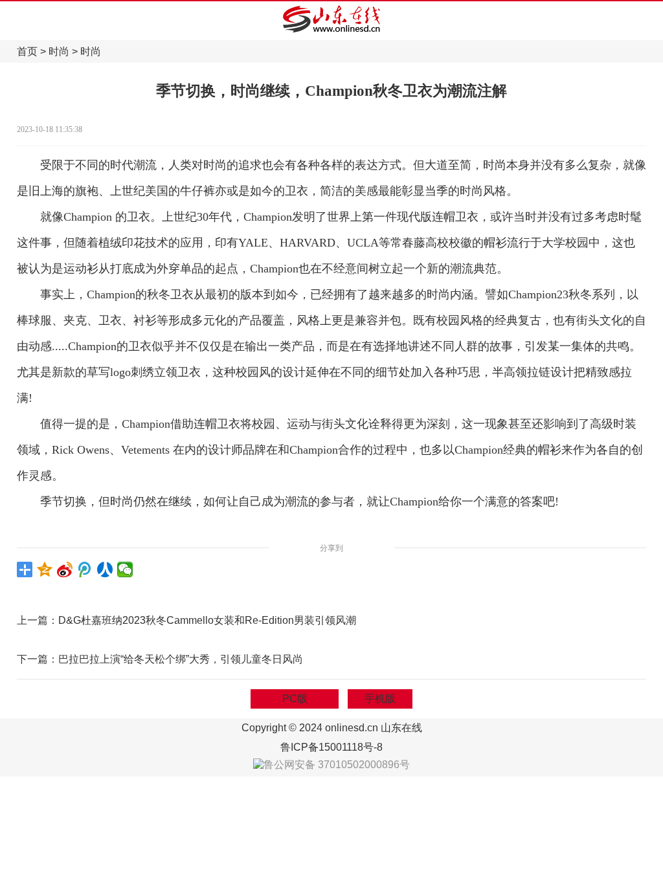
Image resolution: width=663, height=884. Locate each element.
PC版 (295, 698)
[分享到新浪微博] (65, 569)
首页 (27, 51)
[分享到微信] (125, 569)
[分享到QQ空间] (45, 569)
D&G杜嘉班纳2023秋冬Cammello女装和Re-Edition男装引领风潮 (207, 620)
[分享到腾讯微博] (85, 569)
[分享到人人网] (105, 569)
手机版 (380, 698)
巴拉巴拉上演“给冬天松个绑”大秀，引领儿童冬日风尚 (180, 659)
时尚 (59, 51)
